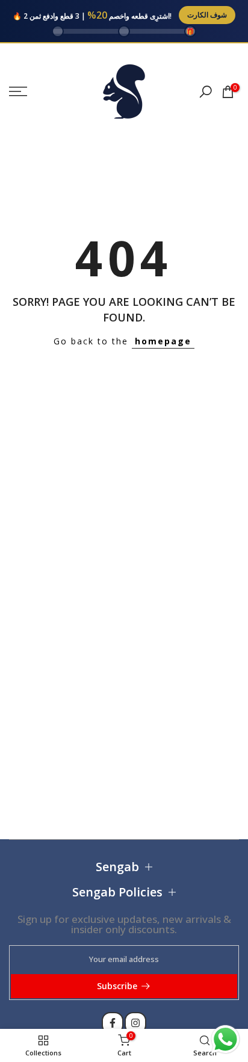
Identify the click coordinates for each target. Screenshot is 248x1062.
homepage (163, 341)
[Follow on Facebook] (112, 1023)
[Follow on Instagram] (135, 1023)
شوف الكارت (207, 15)
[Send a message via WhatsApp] (225, 1039)
